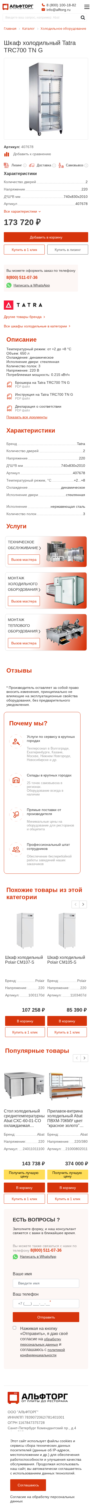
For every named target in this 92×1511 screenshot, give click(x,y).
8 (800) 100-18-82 (61, 5)
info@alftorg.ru (59, 10)
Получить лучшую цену (24, 1174)
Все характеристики (20, 211)
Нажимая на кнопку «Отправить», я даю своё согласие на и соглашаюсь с (44, 1341)
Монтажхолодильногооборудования (23, 584)
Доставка (44, 165)
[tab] (6, 425)
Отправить (46, 1317)
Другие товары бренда (23, 317)
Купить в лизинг (68, 250)
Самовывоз (74, 165)
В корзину (25, 1021)
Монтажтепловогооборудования (23, 625)
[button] (83, 904)
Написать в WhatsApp (32, 285)
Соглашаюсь (28, 1485)
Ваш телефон (26, 1294)
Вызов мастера (24, 560)
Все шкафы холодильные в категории (35, 326)
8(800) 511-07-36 (22, 277)
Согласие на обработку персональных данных (42, 1499)
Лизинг (17, 165)
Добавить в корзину (46, 237)
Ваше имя (22, 1274)
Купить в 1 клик (24, 250)
